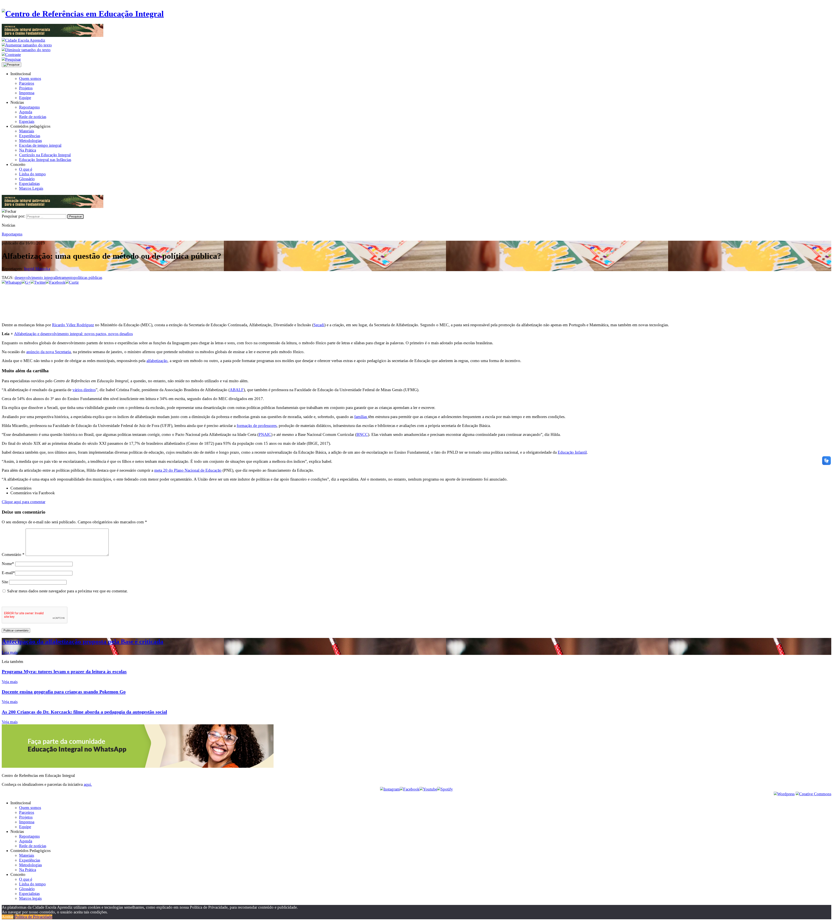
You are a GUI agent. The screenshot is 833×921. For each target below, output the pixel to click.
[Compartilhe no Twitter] (38, 282)
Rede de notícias (32, 116)
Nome (8, 563)
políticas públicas (88, 277)
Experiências (29, 135)
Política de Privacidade (33, 916)
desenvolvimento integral (35, 277)
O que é (25, 169)
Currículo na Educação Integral (45, 155)
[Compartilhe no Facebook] (56, 282)
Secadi (318, 325)
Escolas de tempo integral (40, 145)
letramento (65, 277)
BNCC (362, 434)
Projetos (26, 88)
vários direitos (84, 389)
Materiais (26, 131)
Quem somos (30, 78)
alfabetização (156, 360)
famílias (361, 416)
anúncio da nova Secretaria (48, 351)
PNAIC (265, 434)
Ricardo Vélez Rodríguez (73, 325)
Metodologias (30, 140)
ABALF (237, 389)
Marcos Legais (31, 188)
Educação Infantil (572, 452)
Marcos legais (30, 898)
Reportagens (29, 107)
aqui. (88, 784)
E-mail (8, 572)
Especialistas (29, 183)
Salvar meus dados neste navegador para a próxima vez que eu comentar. (67, 591)
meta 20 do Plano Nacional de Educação (187, 470)
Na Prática (27, 150)
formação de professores (257, 425)
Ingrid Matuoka (37, 268)
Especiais (26, 121)
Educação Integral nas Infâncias (45, 159)
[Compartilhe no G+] (26, 282)
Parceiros (26, 83)
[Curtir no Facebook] (416, 299)
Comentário (13, 554)
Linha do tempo (32, 174)
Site (5, 582)
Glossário (27, 178)
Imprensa (26, 93)
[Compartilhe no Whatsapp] (12, 282)
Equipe (25, 97)
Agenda (25, 112)
